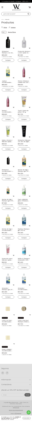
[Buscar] (28, 13)
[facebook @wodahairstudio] (7, 373)
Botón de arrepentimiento (16, 410)
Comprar (8, 60)
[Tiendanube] (16, 413)
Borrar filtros (12, 32)
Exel (3, 32)
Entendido (26, 418)
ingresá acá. (16, 407)
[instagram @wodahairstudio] (2, 373)
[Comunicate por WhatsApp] (29, 412)
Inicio (2, 19)
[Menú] (2, 7)
